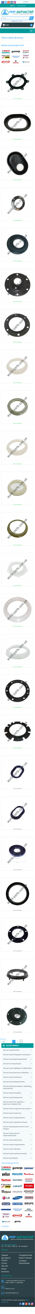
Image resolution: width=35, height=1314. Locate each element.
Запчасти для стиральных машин (15, 1122)
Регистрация (21, 5)
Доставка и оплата (6, 1259)
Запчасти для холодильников (13, 1144)
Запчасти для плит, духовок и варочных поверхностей (13, 1103)
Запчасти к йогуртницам (12, 1064)
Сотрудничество (25, 1255)
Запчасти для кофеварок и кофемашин (17, 1068)
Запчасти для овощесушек (12, 1097)
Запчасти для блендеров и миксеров (16, 1055)
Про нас (4, 1266)
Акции (3, 1269)
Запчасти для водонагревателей (15, 1059)
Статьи (4, 1263)
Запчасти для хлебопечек (12, 1140)
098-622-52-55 (17, 21)
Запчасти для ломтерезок (12, 1077)
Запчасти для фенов (10, 1158)
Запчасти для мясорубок (12, 1093)
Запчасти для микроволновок (14, 1082)
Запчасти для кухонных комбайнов (16, 1073)
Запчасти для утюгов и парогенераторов (11, 1134)
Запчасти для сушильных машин (15, 1153)
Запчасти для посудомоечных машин (16, 1108)
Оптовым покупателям (24, 1262)
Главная (4, 1255)
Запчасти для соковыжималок (14, 1118)
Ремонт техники (25, 1258)
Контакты (5, 1271)
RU (27, 2)
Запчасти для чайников (11, 1149)
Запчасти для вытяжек (11, 1050)
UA (24, 2)
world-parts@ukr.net (11, 1293)
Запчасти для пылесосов (12, 1113)
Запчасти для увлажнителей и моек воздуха (16, 1128)
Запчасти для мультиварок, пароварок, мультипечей (17, 1087)
